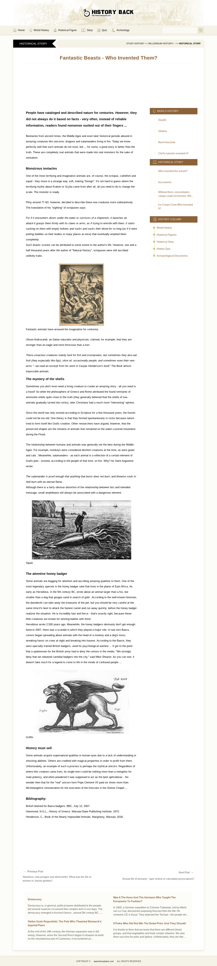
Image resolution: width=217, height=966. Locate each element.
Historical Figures (166, 234)
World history (164, 227)
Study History (135, 43)
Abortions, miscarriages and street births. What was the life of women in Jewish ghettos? (57, 879)
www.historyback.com (104, 961)
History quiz (163, 248)
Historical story (190, 43)
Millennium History (160, 43)
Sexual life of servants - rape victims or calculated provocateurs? (158, 878)
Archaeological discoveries (172, 255)
